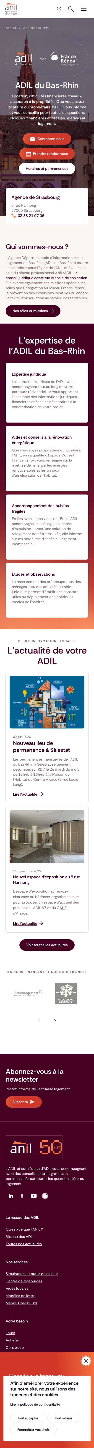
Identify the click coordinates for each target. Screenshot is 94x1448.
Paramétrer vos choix (33, 1429)
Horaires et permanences (47, 168)
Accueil (11, 28)
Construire (15, 1347)
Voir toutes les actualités (47, 944)
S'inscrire (20, 1101)
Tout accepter (27, 1418)
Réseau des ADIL (20, 1236)
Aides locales (17, 1288)
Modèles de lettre (20, 1295)
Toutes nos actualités (24, 1244)
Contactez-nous (50, 138)
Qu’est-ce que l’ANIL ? (24, 1229)
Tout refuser (63, 1418)
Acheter (12, 1340)
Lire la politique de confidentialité (35, 1404)
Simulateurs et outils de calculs (32, 1273)
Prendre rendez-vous (50, 153)
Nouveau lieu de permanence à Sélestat (41, 746)
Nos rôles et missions (30, 310)
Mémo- (21, 1303)
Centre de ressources (24, 1281)
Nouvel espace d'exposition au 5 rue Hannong (46, 879)
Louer (10, 1332)
